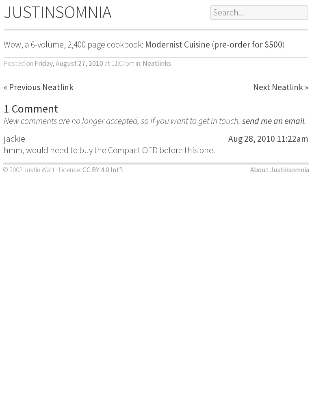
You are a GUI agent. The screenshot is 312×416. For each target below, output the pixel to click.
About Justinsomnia (279, 169)
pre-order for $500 (248, 44)
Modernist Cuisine (177, 44)
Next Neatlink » (280, 87)
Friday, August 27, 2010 (69, 63)
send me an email (273, 120)
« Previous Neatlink (39, 87)
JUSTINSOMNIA (58, 12)
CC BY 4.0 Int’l (102, 169)
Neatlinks (157, 63)
